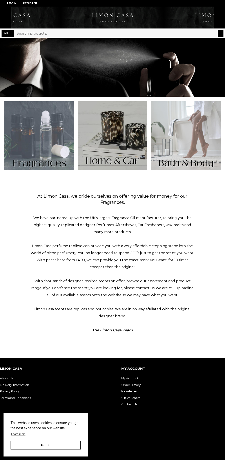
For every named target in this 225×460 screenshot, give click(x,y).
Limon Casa (112, 17)
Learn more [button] (18, 434)
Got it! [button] (46, 445)
